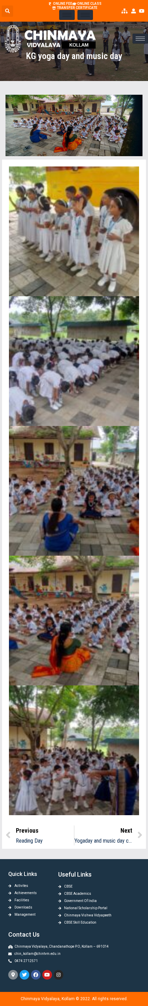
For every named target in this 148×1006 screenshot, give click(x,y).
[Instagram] (58, 975)
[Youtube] (47, 975)
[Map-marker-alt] (13, 975)
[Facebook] (36, 975)
